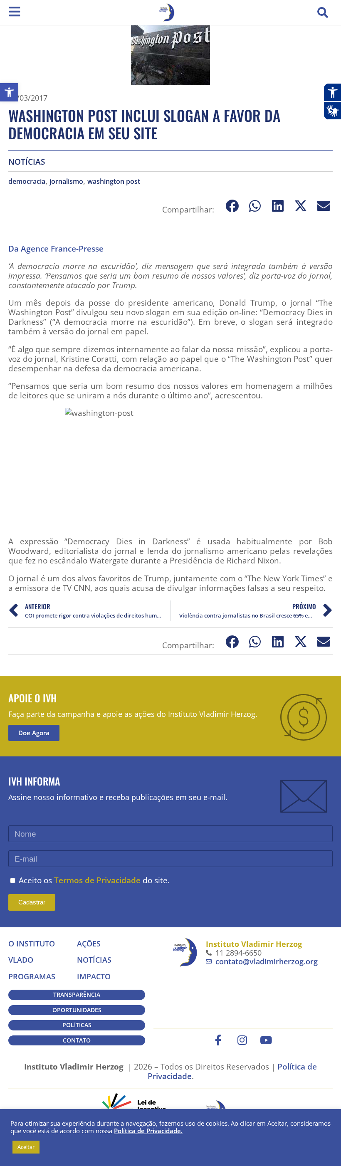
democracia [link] (26, 181)
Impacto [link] (94, 976)
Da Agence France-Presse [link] (56, 248)
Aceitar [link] (26, 1147)
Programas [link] (31, 976)
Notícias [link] (26, 161)
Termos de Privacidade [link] (97, 880)
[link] (9, 92)
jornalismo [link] (66, 181)
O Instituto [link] (31, 944)
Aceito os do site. (94, 880)
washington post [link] (113, 181)
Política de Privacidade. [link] (148, 1130)
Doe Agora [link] (33, 733)
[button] (323, 12)
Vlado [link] (20, 960)
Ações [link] (89, 944)
